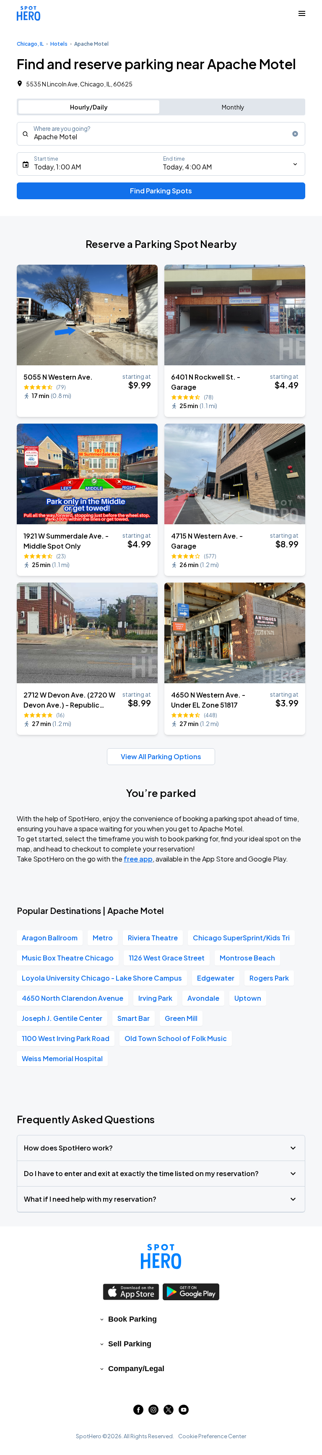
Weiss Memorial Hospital (62, 1058)
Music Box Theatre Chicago (68, 957)
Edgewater (215, 977)
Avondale (203, 998)
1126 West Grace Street (167, 957)
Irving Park (155, 998)
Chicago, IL (30, 44)
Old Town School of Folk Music (176, 1038)
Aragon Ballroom (50, 937)
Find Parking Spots (161, 190)
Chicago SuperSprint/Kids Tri (241, 937)
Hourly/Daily (89, 107)
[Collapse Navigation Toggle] (302, 13)
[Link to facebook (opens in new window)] (138, 1412)
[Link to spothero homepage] (161, 1256)
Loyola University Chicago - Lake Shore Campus (102, 977)
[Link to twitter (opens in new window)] (169, 1412)
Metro (103, 937)
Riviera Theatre (153, 937)
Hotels (59, 44)
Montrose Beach (247, 957)
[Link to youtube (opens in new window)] (184, 1412)
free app (138, 858)
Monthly (233, 107)
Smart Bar (133, 1018)
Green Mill (181, 1018)
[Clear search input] (295, 133)
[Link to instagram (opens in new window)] (153, 1412)
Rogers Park (269, 977)
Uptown (247, 998)
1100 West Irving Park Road (65, 1038)
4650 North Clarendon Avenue (72, 998)
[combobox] (161, 134)
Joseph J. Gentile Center (62, 1018)
